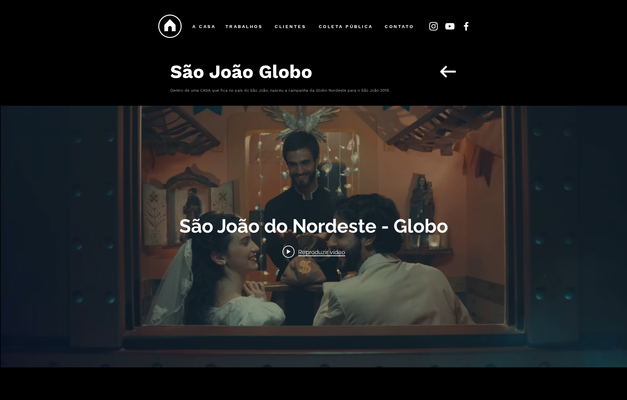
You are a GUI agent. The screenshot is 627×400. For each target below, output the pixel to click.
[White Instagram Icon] (433, 26)
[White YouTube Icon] (450, 26)
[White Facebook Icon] (466, 26)
